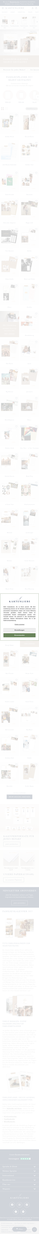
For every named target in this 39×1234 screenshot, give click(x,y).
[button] (19, 625)
